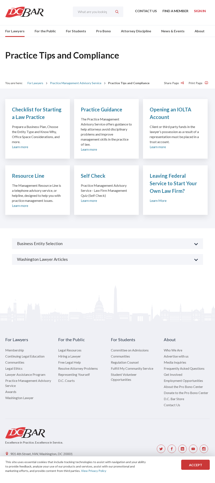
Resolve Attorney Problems (78, 368)
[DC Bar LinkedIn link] (182, 449)
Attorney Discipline (136, 31)
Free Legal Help (69, 362)
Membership (14, 350)
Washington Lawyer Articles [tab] (42, 259)
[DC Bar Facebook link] (172, 449)
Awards (10, 392)
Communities (14, 362)
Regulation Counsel (125, 362)
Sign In (200, 11)
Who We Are (173, 350)
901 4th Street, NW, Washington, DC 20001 (41, 454)
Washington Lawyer (19, 398)
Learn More (158, 200)
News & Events (173, 31)
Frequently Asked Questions (184, 368)
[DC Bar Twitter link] (161, 449)
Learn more (20, 147)
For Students (76, 31)
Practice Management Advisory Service (75, 83)
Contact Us (146, 11)
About (200, 31)
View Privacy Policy (93, 471)
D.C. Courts (66, 380)
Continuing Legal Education (25, 356)
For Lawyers (15, 31)
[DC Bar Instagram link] (204, 449)
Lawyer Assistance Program (25, 374)
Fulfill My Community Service (132, 368)
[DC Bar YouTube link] (193, 449)
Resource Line (28, 176)
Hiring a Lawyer (69, 356)
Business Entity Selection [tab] (40, 243)
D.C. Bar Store (174, 399)
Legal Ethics (13, 368)
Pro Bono (103, 31)
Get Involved (173, 374)
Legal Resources (69, 350)
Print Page (196, 83)
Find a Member (175, 11)
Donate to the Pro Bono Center (186, 393)
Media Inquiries (175, 362)
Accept (195, 465)
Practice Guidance (101, 109)
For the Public (45, 31)
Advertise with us (176, 356)
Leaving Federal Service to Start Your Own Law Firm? (173, 183)
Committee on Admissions (130, 350)
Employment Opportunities (183, 380)
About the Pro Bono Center (183, 387)
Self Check (93, 176)
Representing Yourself (74, 374)
